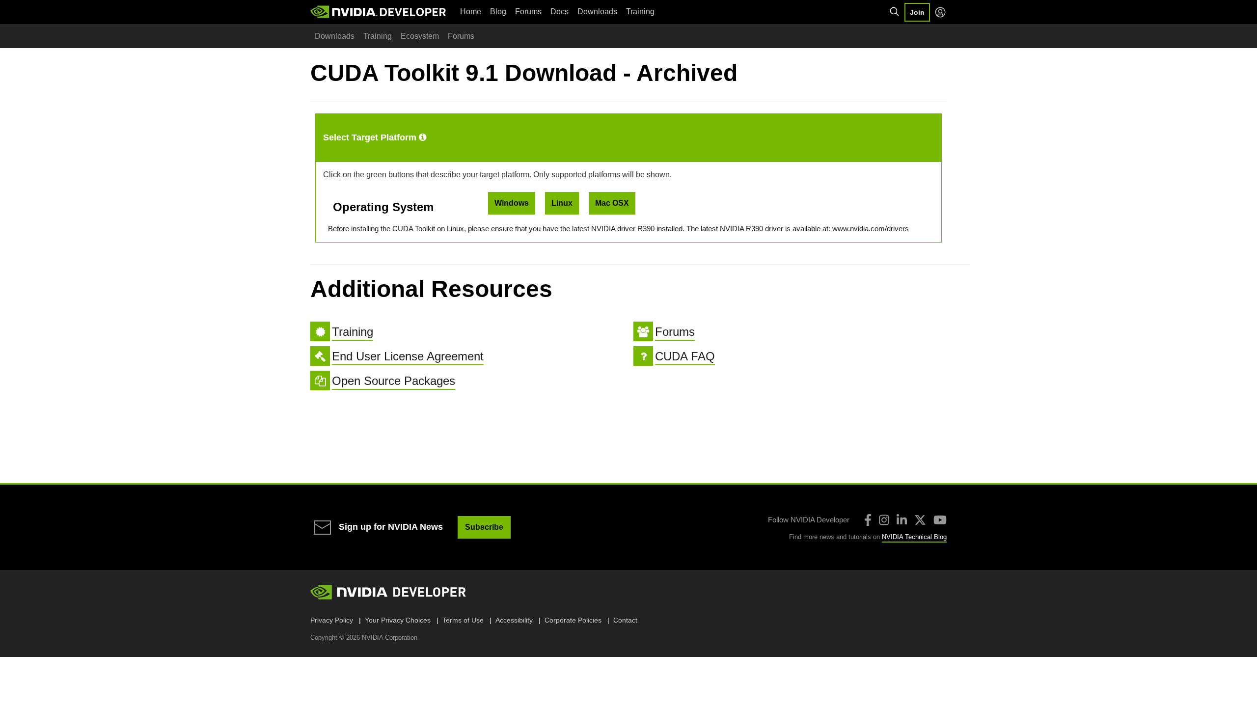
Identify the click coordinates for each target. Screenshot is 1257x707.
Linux (562, 203)
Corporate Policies (573, 620)
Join (917, 12)
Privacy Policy (331, 620)
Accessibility (514, 620)
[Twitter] (920, 520)
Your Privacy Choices (398, 620)
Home (470, 11)
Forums (528, 11)
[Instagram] (884, 520)
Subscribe (484, 527)
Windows (511, 203)
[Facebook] (868, 520)
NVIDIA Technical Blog (914, 537)
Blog (498, 11)
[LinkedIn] (902, 520)
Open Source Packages (393, 380)
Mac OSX (612, 203)
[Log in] (940, 12)
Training (640, 11)
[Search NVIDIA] (895, 12)
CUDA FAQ (685, 356)
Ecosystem (420, 36)
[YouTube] (940, 520)
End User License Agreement (408, 356)
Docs (559, 11)
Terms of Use (463, 620)
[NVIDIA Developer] (379, 11)
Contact (625, 620)
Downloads (597, 11)
